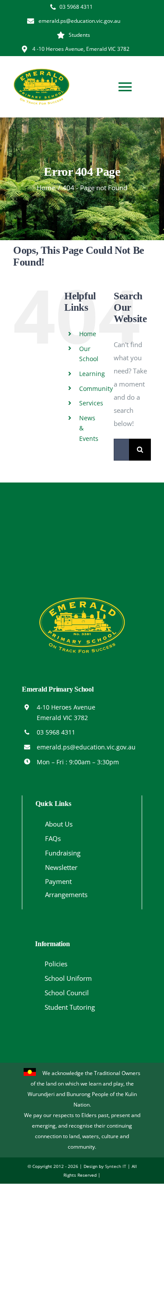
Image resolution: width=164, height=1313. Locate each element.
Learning (92, 373)
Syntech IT (115, 1166)
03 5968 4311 (56, 732)
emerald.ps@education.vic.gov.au (86, 747)
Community (96, 388)
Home (87, 334)
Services (91, 403)
